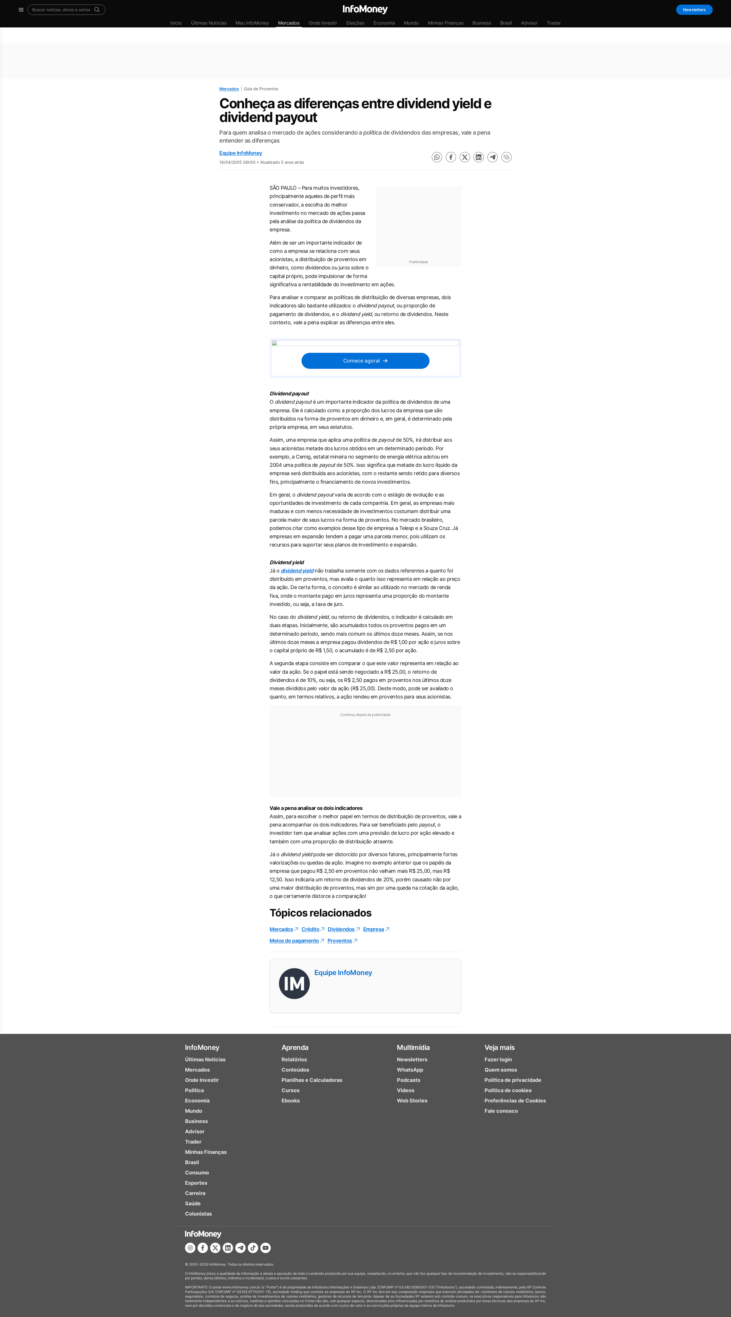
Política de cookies (508, 1090)
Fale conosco (501, 1111)
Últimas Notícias (208, 23)
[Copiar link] (506, 157)
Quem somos (501, 1070)
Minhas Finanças (445, 23)
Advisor (529, 23)
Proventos (340, 941)
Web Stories (412, 1101)
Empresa (373, 929)
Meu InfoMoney (252, 23)
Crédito (310, 929)
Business (482, 23)
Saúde (193, 1203)
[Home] (365, 9)
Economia (384, 23)
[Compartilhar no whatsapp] (437, 157)
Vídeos (405, 1090)
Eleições (355, 23)
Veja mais (500, 1047)
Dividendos (341, 929)
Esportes (196, 1183)
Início (176, 23)
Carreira (195, 1193)
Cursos (291, 1090)
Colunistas (198, 1214)
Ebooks (291, 1101)
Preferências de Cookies (515, 1101)
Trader (554, 23)
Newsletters (694, 9)
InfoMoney (202, 1047)
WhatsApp (410, 1070)
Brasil (506, 23)
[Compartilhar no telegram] (492, 157)
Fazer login (498, 1059)
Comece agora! (361, 361)
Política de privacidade (513, 1080)
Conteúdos (295, 1070)
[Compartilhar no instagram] (190, 1248)
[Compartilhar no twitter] (465, 157)
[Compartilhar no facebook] (451, 157)
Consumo (197, 1173)
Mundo (411, 23)
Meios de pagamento (294, 941)
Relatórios (294, 1059)
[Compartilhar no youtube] (265, 1248)
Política (194, 1090)
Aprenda (295, 1047)
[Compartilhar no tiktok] (253, 1248)
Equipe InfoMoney (240, 153)
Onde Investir (323, 23)
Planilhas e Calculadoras (312, 1080)
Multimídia (413, 1047)
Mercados (289, 23)
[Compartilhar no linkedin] (478, 157)
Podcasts (408, 1080)
